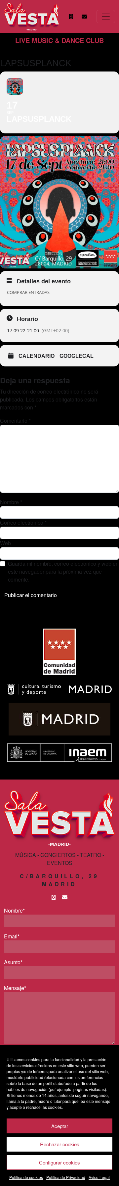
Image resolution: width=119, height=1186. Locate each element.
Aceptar (59, 1125)
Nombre (11, 502)
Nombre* (14, 910)
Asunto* (13, 962)
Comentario (15, 420)
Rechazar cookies (59, 1144)
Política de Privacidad (65, 1177)
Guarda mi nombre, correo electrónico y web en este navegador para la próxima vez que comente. (63, 571)
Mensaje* (15, 988)
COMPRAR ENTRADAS (28, 292)
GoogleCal (77, 356)
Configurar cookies (59, 1162)
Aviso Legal (99, 1177)
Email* (12, 936)
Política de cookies (26, 1177)
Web (5, 543)
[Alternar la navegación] (106, 16)
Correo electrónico (23, 522)
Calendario (37, 356)
